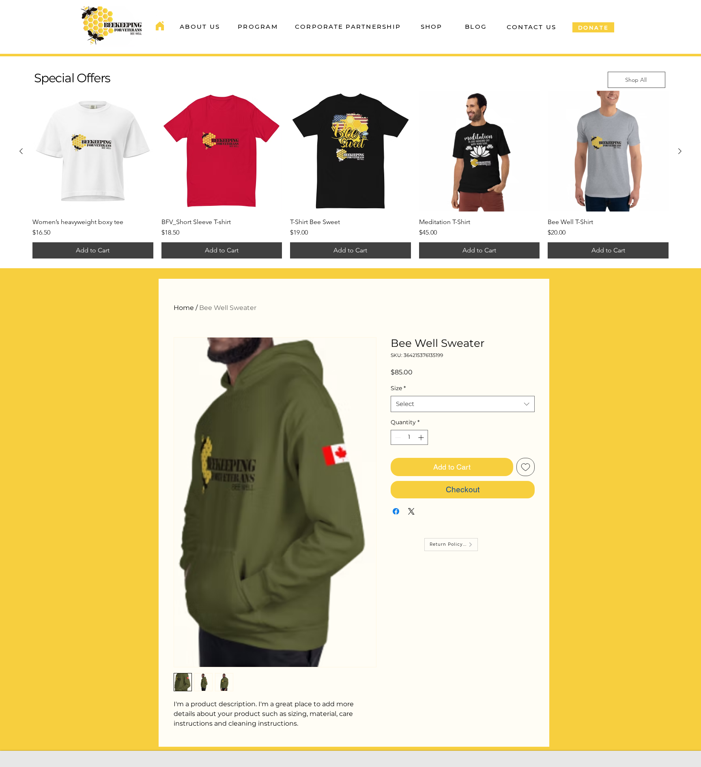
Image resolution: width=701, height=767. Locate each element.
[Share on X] (411, 511)
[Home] (160, 25)
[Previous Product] (21, 151)
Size (398, 388)
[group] (350, 175)
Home (184, 308)
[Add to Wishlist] (525, 467)
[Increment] (422, 437)
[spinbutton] (409, 437)
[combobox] (463, 404)
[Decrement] (397, 437)
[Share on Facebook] (396, 511)
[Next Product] (680, 151)
